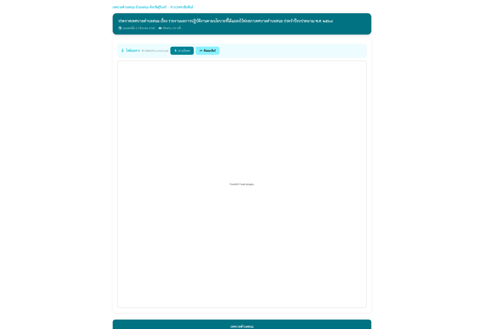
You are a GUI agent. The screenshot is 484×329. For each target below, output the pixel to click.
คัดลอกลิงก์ (207, 50)
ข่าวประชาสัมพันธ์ (182, 7)
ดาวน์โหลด (182, 50)
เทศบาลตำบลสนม (140, 7)
